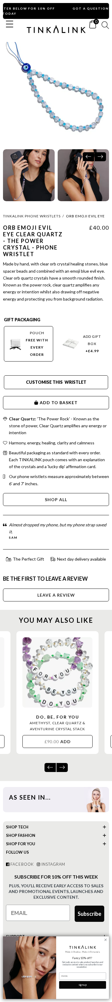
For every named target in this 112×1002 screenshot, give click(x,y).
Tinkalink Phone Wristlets (32, 216)
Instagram (52, 864)
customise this (45, 382)
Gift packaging (22, 319)
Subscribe (89, 913)
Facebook (21, 864)
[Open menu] (9, 24)
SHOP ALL (56, 499)
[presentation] (88, 156)
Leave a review (56, 595)
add (45, 402)
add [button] (58, 741)
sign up (82, 984)
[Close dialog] (105, 939)
